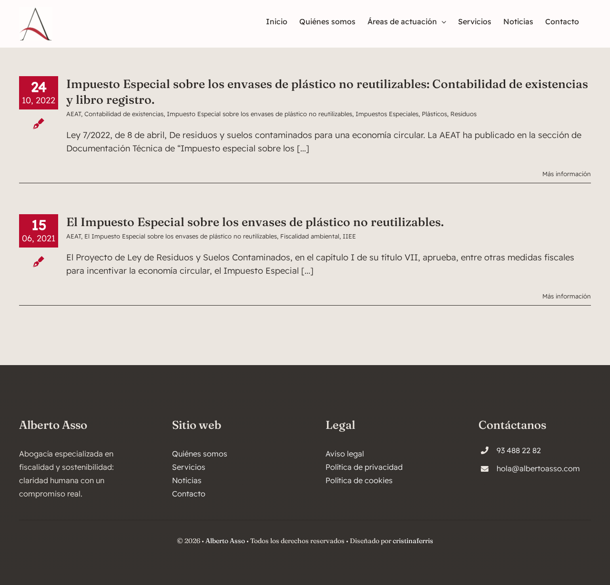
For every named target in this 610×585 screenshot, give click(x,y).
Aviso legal (344, 453)
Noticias (187, 480)
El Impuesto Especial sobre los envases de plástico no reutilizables (180, 236)
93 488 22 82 (519, 450)
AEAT (73, 114)
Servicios (188, 467)
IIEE (349, 236)
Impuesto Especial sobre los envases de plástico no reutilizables (259, 114)
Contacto (188, 493)
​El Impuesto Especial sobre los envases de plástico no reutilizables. (255, 222)
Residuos (463, 114)
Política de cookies (359, 480)
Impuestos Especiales (387, 114)
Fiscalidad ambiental (309, 236)
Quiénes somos (199, 453)
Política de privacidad (364, 467)
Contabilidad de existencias (123, 114)
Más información (566, 174)
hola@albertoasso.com (538, 468)
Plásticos (434, 114)
